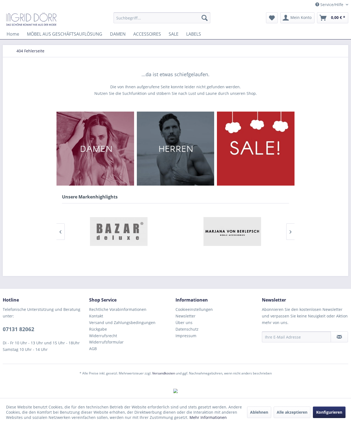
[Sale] (256, 149)
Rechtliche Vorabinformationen (117, 309)
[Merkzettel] (272, 17)
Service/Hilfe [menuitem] (331, 4)
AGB (93, 348)
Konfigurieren (329, 412)
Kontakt (96, 316)
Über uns (184, 322)
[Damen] (95, 149)
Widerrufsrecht (103, 335)
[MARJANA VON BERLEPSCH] (232, 231)
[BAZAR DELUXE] (118, 231)
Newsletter (186, 316)
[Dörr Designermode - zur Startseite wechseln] (31, 19)
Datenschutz (187, 329)
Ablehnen (259, 412)
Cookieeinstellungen (194, 309)
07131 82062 (18, 329)
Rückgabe (98, 329)
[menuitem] (162, 17)
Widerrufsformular (106, 342)
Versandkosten (163, 373)
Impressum (186, 335)
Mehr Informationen (208, 417)
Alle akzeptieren (292, 412)
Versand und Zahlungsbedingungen (122, 322)
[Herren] (175, 149)
